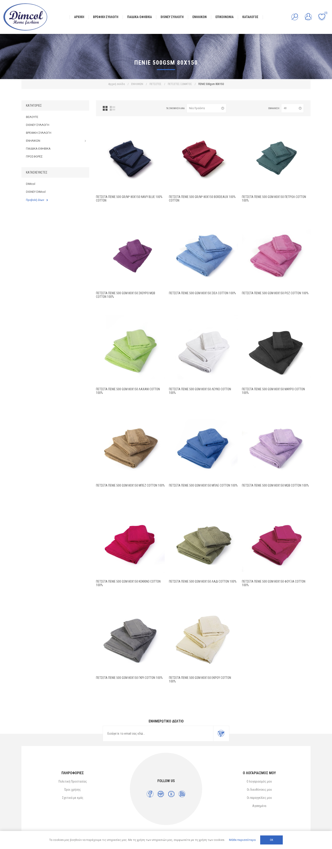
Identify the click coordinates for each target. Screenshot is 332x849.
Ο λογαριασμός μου (259, 781)
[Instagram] (161, 794)
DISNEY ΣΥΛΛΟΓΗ (37, 125)
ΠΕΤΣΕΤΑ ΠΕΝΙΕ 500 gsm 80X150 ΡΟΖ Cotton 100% (275, 293)
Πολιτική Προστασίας (72, 781)
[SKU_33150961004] (203, 157)
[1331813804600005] (203, 638)
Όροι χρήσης (72, 789)
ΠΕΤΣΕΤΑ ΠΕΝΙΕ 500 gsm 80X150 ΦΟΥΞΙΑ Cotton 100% (273, 583)
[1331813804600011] (130, 542)
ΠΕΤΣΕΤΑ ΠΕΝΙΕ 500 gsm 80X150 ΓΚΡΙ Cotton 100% (129, 678)
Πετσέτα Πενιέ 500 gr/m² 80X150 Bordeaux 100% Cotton (202, 198)
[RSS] (182, 794)
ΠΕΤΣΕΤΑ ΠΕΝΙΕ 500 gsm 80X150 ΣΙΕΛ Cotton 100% (202, 293)
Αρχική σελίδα (116, 84)
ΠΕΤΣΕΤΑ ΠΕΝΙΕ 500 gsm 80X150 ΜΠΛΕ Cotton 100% (203, 485)
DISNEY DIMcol (36, 191)
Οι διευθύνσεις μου (259, 789)
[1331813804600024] (276, 446)
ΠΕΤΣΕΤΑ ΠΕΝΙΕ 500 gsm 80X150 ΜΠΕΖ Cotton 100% (130, 485)
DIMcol (30, 184)
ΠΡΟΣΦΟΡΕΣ (34, 156)
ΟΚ (271, 840)
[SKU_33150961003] (130, 157)
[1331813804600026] (276, 253)
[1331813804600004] (130, 638)
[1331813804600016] (130, 349)
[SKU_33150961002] (130, 253)
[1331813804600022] (203, 446)
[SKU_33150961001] (276, 157)
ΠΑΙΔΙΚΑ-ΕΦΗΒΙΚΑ (38, 148)
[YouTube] (171, 794)
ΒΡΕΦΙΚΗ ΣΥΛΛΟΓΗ (38, 132)
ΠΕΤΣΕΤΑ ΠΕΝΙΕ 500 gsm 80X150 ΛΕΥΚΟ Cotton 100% (200, 391)
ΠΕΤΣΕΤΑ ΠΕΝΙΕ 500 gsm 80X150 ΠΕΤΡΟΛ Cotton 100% (274, 198)
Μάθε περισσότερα (242, 840)
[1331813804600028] (203, 253)
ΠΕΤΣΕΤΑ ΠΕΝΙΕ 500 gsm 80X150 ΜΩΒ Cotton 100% (275, 485)
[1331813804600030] (276, 542)
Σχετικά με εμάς (72, 798)
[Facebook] (150, 794)
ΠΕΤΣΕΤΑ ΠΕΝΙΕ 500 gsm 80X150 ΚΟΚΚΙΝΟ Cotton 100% (128, 583)
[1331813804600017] (203, 349)
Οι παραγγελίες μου (259, 798)
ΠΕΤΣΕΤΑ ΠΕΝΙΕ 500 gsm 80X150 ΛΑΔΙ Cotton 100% (202, 581)
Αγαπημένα (259, 806)
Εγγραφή (221, 733)
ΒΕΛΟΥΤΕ (32, 117)
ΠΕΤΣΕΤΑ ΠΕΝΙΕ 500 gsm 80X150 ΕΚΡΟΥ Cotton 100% (200, 679)
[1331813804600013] (203, 542)
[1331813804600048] (130, 446)
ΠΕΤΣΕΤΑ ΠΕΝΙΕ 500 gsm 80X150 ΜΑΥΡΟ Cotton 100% (273, 391)
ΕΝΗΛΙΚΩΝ (33, 140)
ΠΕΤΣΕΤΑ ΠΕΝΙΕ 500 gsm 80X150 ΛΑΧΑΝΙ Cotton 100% (128, 391)
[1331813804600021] (276, 349)
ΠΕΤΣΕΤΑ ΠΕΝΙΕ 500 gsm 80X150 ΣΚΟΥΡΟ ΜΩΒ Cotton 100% (125, 295)
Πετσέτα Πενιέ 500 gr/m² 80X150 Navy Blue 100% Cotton (129, 198)
